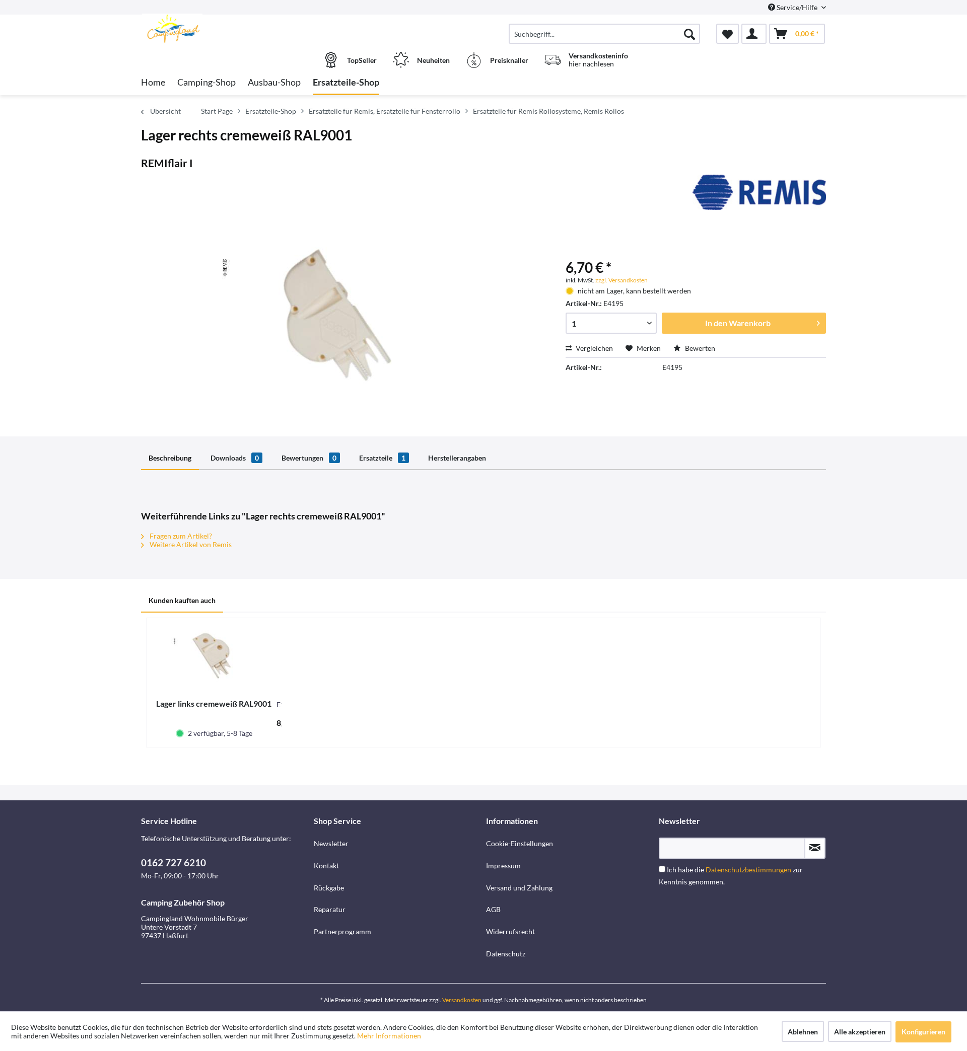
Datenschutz (505, 953)
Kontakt (326, 865)
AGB (493, 909)
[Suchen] (689, 34)
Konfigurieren (923, 1031)
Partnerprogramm (342, 931)
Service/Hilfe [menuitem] (797, 7)
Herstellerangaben (457, 458)
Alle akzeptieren (859, 1031)
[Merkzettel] (727, 34)
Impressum (503, 865)
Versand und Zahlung (519, 887)
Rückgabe (329, 887)
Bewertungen (309, 458)
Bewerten (699, 348)
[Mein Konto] (754, 34)
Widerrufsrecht (510, 931)
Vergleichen (593, 348)
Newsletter (331, 843)
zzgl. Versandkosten (621, 280)
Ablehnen (803, 1031)
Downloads (235, 458)
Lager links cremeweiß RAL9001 (213, 703)
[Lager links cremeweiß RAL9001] (214, 658)
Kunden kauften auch (182, 600)
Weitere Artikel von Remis (190, 544)
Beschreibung (170, 458)
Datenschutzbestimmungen (748, 869)
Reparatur (330, 909)
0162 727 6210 (173, 862)
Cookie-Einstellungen (519, 843)
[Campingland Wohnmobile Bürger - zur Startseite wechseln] (226, 29)
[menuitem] (604, 34)
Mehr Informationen (389, 1035)
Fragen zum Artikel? (180, 536)
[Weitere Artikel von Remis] (759, 192)
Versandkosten (461, 1000)
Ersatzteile (382, 458)
